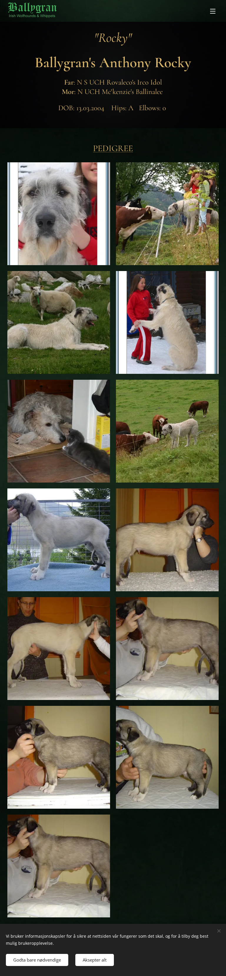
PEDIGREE (113, 148)
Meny (213, 11)
